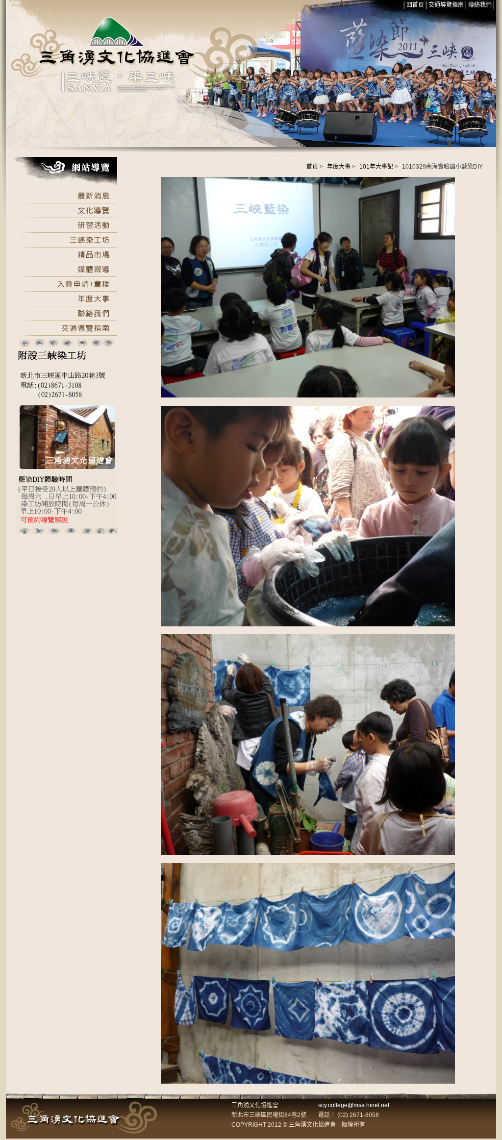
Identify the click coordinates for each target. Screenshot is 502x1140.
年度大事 (339, 166)
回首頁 (415, 4)
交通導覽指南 (446, 4)
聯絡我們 (480, 4)
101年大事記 (376, 166)
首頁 (312, 166)
